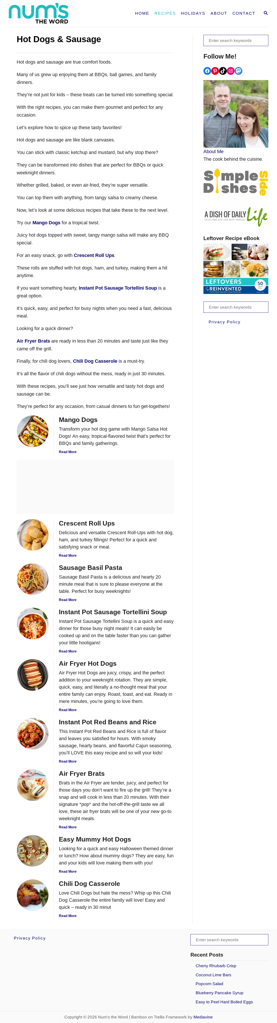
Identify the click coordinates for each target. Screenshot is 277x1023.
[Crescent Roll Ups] (32, 535)
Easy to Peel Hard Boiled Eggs (224, 1002)
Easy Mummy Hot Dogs (95, 839)
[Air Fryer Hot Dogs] (32, 675)
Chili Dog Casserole (95, 361)
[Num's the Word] (56, 13)
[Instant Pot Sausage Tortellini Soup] (32, 623)
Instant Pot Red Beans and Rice (107, 722)
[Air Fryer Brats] (32, 785)
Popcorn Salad (209, 983)
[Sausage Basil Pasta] (32, 579)
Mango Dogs (46, 222)
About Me (213, 151)
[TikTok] (223, 71)
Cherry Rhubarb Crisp (216, 966)
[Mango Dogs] (32, 431)
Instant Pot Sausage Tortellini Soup (118, 288)
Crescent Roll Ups (94, 255)
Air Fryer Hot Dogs (88, 663)
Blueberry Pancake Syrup (219, 993)
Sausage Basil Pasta (90, 567)
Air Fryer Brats (33, 341)
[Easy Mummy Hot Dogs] (32, 851)
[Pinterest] (215, 71)
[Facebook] (207, 71)
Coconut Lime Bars (213, 975)
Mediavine (203, 1017)
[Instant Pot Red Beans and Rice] (32, 733)
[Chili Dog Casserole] (32, 895)
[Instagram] (231, 71)
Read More (68, 452)
